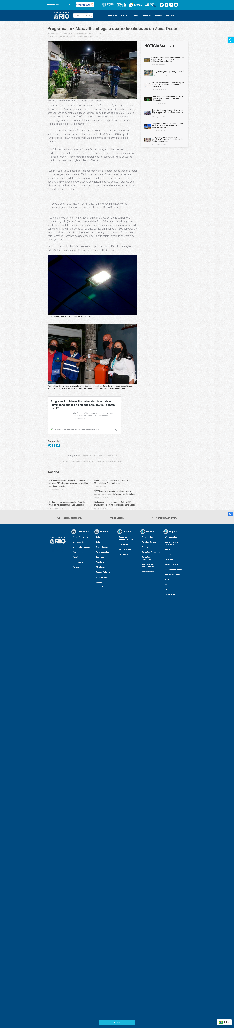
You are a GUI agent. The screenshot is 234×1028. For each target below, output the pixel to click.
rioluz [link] (120, 461)
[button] (90, 15)
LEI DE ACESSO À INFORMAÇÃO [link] (69, 518)
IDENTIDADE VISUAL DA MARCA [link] (164, 518)
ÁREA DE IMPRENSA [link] (117, 518)
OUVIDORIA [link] (170, 15)
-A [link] (66, 5)
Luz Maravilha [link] (99, 461)
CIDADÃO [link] (135, 15)
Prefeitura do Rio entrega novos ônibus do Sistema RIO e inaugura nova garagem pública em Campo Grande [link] (68, 483)
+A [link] (69, 5)
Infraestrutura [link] (57, 36)
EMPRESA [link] (158, 15)
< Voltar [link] (117, 1022)
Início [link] (49, 36)
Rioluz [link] (71, 36)
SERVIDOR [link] (147, 15)
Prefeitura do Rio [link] (111, 461)
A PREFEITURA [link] (111, 15)
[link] (231, 40)
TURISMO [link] (124, 15)
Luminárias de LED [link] (87, 461)
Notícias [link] (65, 36)
